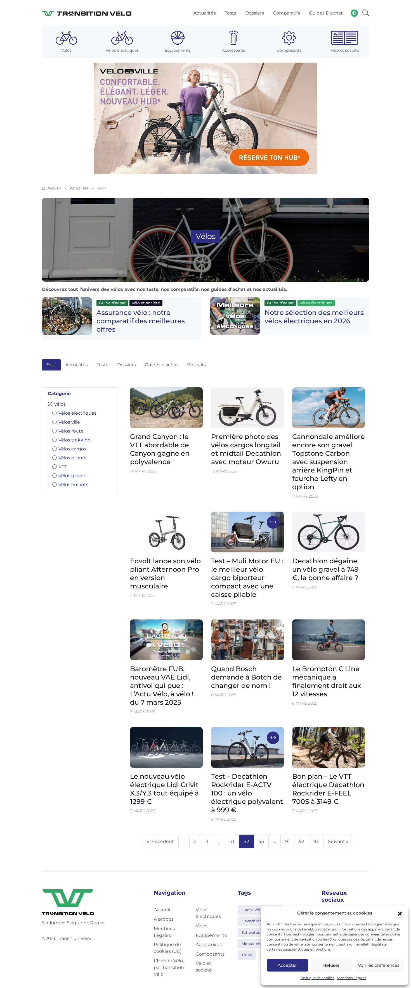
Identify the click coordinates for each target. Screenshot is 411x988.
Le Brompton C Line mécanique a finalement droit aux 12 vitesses (326, 681)
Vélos (60, 404)
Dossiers (126, 364)
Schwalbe (251, 932)
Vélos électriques (77, 413)
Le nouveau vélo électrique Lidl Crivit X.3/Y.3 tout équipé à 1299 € (164, 789)
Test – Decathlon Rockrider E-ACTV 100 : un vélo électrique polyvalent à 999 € (247, 793)
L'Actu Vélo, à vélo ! (260, 910)
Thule (247, 955)
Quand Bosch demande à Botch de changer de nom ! (246, 677)
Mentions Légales (351, 978)
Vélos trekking (74, 440)
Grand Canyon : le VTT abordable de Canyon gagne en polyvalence (160, 449)
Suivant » (338, 841)
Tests (102, 364)
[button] (400, 913)
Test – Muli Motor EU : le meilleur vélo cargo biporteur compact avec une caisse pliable (247, 578)
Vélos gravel (71, 475)
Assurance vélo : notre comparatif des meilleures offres (140, 320)
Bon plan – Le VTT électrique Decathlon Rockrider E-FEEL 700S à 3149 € (328, 789)
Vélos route (71, 431)
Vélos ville (69, 422)
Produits (196, 364)
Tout (51, 364)
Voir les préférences (379, 965)
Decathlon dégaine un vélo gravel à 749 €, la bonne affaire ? (325, 569)
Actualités (79, 188)
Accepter (287, 965)
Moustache (252, 943)
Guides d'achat (161, 364)
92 (301, 841)
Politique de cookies (317, 978)
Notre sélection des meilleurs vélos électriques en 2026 (314, 316)
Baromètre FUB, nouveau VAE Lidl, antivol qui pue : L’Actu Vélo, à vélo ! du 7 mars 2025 (161, 685)
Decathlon (252, 921)
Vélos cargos (72, 449)
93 (316, 841)
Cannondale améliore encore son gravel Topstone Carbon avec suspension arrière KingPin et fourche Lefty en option (328, 462)
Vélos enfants (73, 484)
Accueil (54, 188)
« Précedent (160, 841)
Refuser (331, 965)
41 (232, 841)
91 (287, 841)
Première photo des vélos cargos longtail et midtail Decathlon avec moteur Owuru (246, 449)
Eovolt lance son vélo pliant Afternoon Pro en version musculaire (165, 573)
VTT (62, 466)
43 (261, 841)
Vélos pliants (72, 457)
